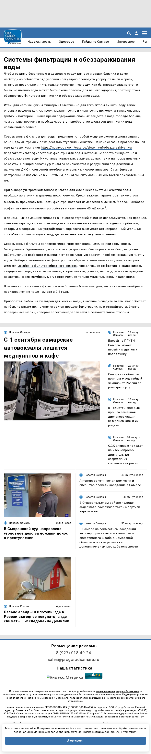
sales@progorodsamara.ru (73, 659)
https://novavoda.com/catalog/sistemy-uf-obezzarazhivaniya (86, 147)
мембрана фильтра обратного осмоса (47, 266)
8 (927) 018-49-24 (73, 652)
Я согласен (75, 740)
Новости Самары (19, 332)
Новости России (19, 606)
